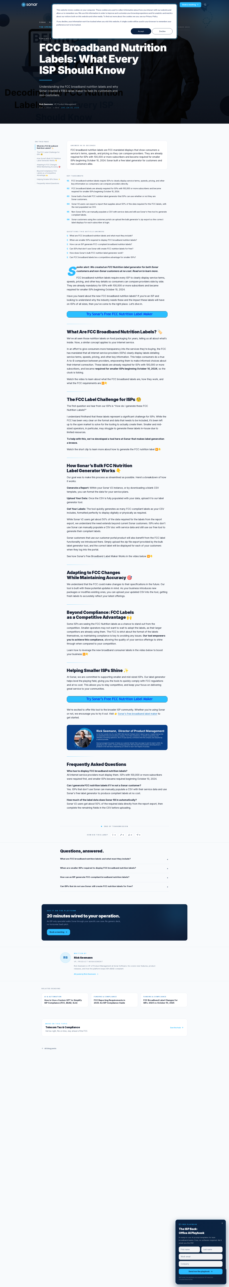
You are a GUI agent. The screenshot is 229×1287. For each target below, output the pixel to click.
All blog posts (50, 1048)
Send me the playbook (199, 1271)
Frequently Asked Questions (48, 183)
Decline (162, 31)
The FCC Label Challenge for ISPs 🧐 (48, 153)
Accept (141, 31)
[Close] (222, 1223)
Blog (51, 22)
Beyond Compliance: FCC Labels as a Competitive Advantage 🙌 (47, 173)
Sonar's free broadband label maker (137, 713)
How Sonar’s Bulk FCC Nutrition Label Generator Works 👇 (49, 159)
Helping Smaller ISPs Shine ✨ (48, 179)
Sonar (42, 22)
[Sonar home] (29, 5)
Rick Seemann (46, 104)
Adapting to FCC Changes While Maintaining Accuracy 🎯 (48, 166)
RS (65, 957)
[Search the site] (205, 4)
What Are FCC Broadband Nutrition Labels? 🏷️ (47, 147)
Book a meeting (189, 5)
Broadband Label (100, 556)
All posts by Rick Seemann (85, 974)
